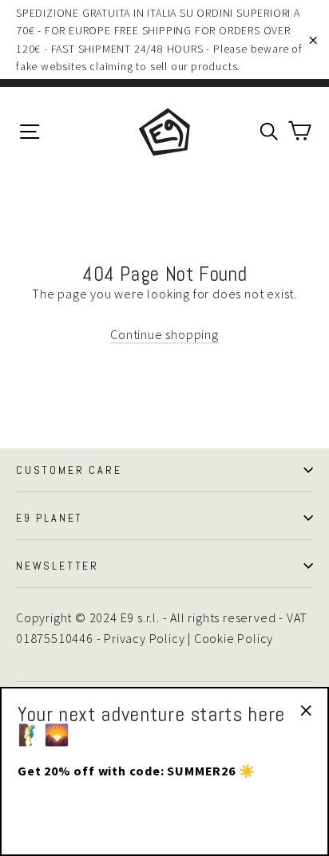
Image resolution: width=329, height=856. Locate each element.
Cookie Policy (233, 638)
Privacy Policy (144, 638)
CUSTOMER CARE (68, 470)
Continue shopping (164, 334)
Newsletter (57, 565)
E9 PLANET (49, 518)
